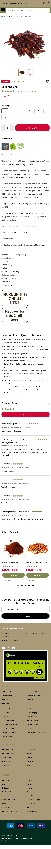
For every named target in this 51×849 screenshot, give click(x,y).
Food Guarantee (8, 720)
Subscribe (25, 616)
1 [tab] (18, 585)
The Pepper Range (33, 800)
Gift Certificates (7, 692)
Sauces (29, 792)
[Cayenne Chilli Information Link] (14, 298)
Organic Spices (6, 807)
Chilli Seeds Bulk (7, 792)
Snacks (29, 784)
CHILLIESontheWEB (7, 749)
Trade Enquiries (32, 724)
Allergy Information (9, 709)
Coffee (3, 804)
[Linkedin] (13, 648)
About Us (4, 699)
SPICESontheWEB (7, 753)
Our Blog (30, 709)
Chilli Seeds (5, 788)
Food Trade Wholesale (35, 692)
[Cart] (48, 3)
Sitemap (30, 699)
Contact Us (5, 703)
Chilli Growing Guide (10, 724)
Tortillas (29, 788)
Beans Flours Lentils (8, 800)
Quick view (8, 581)
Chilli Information (8, 728)
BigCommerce (15, 838)
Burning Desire (6, 761)
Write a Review (30, 91)
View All (29, 765)
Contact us (6, 716)
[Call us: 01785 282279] (44, 3)
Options (13, 575)
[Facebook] (3, 648)
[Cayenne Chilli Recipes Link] (14, 315)
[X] (8, 648)
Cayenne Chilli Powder (10, 562)
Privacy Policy (32, 716)
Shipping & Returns (33, 720)
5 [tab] (33, 585)
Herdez (29, 753)
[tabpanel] (13, 559)
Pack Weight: (6, 106)
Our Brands (31, 728)
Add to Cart (32, 127)
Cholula (29, 757)
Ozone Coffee (6, 757)
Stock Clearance (33, 811)
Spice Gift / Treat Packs (9, 811)
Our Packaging (32, 713)
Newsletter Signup (33, 696)
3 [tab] (25, 585)
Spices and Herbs (7, 780)
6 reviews (19, 91)
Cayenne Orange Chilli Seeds (36, 562)
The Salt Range (32, 804)
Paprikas (4, 796)
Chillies (3, 784)
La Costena (31, 749)
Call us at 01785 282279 (9, 640)
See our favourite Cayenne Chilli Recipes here (18, 226)
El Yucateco (5, 765)
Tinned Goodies (32, 796)
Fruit (28, 807)
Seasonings (31, 780)
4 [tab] (29, 585)
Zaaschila (30, 761)
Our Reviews (7, 736)
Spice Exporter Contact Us (36, 732)
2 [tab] (22, 585)
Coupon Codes (6, 696)
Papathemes (5, 841)
